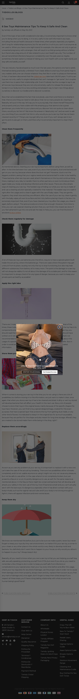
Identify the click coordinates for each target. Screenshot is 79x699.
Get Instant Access (49, 372)
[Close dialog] (59, 327)
